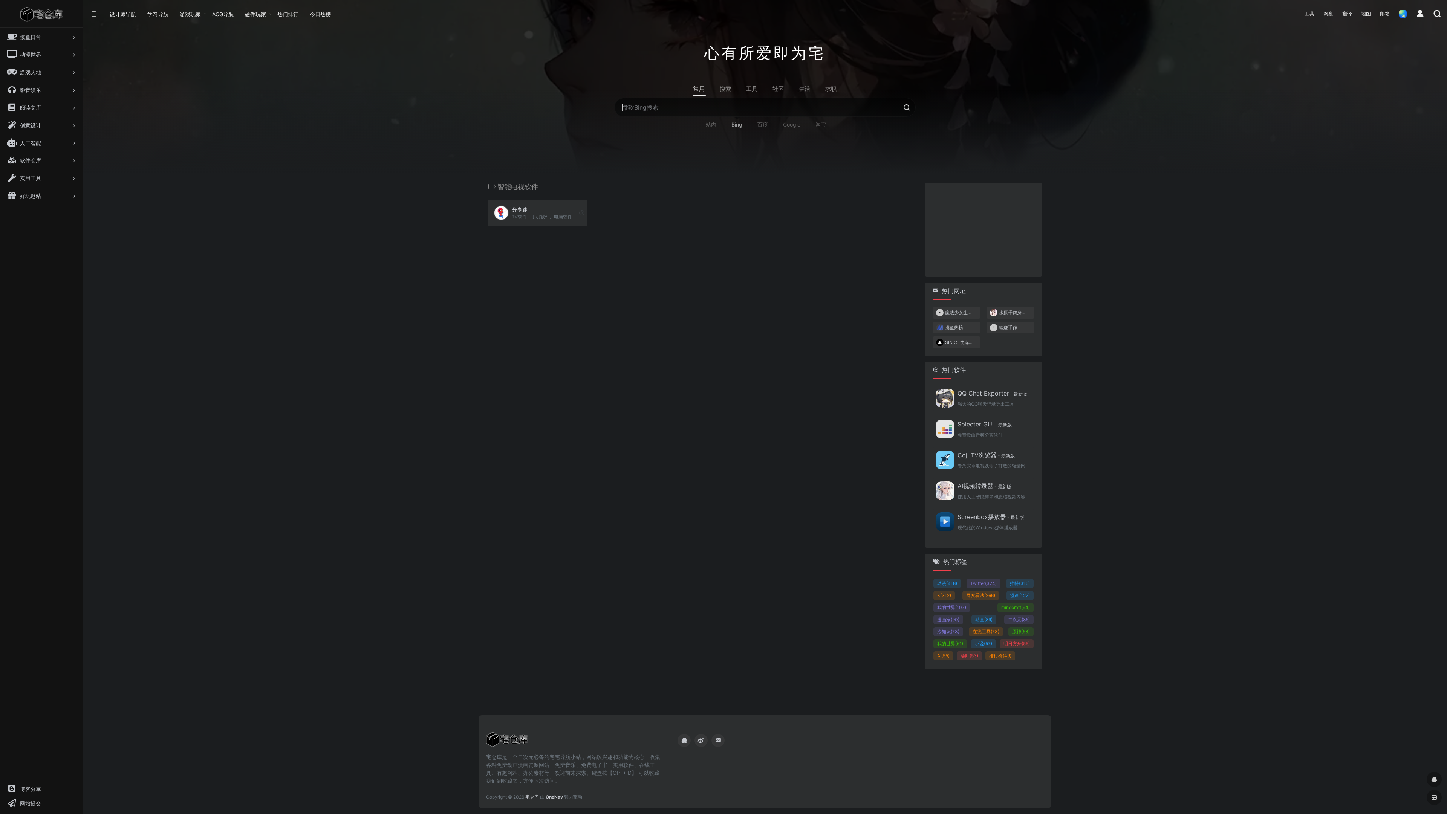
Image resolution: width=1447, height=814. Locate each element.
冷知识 (948, 631)
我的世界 (951, 607)
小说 (983, 643)
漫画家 (948, 619)
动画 (984, 619)
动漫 (947, 583)
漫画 (1020, 595)
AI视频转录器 (984, 486)
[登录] (1420, 14)
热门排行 (287, 14)
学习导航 (157, 14)
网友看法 (980, 595)
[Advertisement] (983, 230)
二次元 (1019, 619)
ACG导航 (223, 14)
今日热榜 (320, 14)
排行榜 (1000, 655)
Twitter (983, 583)
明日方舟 (1016, 643)
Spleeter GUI (985, 424)
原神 (1021, 631)
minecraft (1015, 607)
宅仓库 (532, 797)
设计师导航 (123, 14)
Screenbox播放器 (991, 517)
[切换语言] (1400, 14)
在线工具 (986, 631)
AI (943, 655)
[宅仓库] (507, 741)
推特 (1020, 583)
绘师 (969, 655)
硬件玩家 (255, 14)
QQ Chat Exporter (992, 393)
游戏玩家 (190, 14)
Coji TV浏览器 (986, 455)
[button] (1309, 14)
